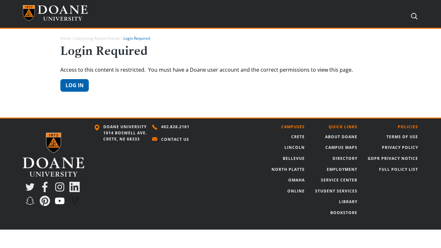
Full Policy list (398, 169)
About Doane (341, 137)
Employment (342, 169)
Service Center (339, 180)
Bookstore (343, 212)
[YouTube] (61, 204)
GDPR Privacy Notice (393, 158)
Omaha (296, 180)
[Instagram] (61, 190)
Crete (298, 137)
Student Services (336, 191)
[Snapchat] (31, 204)
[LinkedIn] (75, 190)
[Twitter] (31, 190)
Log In (75, 85)
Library (348, 201)
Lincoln (294, 147)
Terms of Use (402, 137)
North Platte (288, 169)
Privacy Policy (400, 147)
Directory (345, 158)
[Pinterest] (46, 204)
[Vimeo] (75, 204)
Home (65, 38)
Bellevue (294, 158)
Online (296, 191)
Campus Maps (341, 147)
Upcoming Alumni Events (97, 38)
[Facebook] (46, 190)
